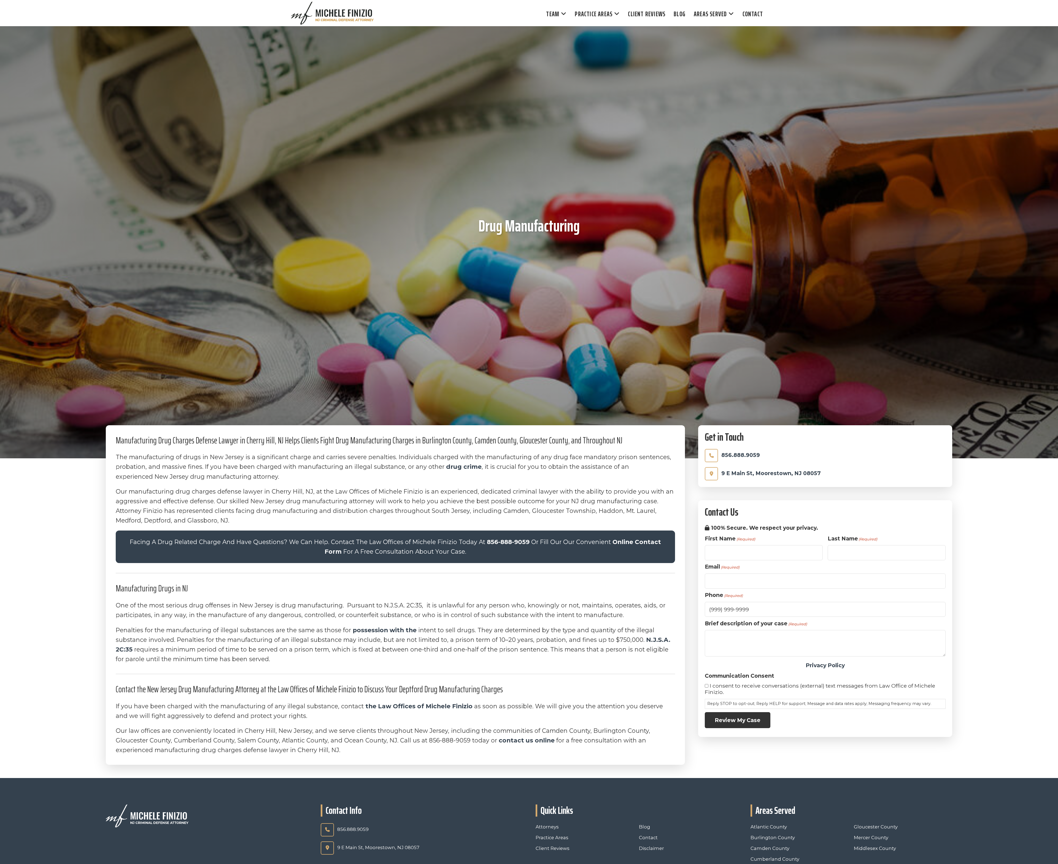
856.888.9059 (740, 455)
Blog (679, 14)
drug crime (464, 466)
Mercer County (871, 837)
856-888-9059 (508, 541)
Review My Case (737, 720)
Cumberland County (775, 859)
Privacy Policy (825, 665)
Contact (753, 14)
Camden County (770, 848)
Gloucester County (876, 827)
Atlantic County (769, 827)
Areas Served (710, 14)
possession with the (385, 630)
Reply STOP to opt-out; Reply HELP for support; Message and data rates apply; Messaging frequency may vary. (819, 703)
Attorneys (547, 827)
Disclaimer (651, 848)
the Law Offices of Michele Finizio (419, 706)
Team (552, 14)
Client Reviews (646, 14)
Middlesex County (875, 848)
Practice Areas (593, 14)
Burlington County (773, 837)
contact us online (527, 740)
